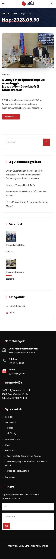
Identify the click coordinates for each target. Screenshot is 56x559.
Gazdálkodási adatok (18, 470)
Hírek (12, 312)
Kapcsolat (10, 477)
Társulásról (10, 422)
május (23, 13)
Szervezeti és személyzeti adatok (24, 456)
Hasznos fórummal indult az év (20, 185)
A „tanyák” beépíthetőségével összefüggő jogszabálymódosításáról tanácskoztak (23, 85)
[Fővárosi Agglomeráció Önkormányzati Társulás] (28, 4)
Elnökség (11, 433)
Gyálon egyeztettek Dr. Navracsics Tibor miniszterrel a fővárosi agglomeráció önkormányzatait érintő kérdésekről (24, 175)
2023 (14, 13)
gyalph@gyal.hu (17, 373)
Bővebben (9, 117)
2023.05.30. (6, 75)
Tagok (10, 427)
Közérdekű (10, 450)
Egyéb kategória (17, 306)
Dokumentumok (13, 439)
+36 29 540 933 (16, 363)
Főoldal (5, 13)
